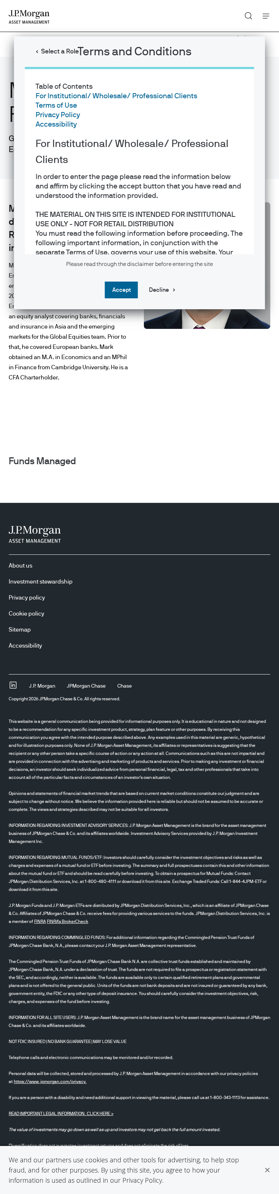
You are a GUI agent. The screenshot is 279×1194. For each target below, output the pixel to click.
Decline (159, 290)
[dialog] (139, 597)
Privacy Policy (142, 1180)
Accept (121, 290)
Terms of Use (56, 105)
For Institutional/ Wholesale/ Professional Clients (116, 96)
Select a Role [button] (60, 51)
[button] (267, 1170)
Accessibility (56, 124)
